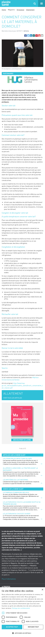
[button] (25, 35)
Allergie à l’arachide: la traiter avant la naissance (20, 469)
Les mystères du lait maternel (15, 480)
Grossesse (20, 10)
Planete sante (6, 3)
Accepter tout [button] (12, 627)
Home (4, 10)
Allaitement (30, 10)
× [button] (42, 590)
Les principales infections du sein (17, 458)
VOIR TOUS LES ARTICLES (12, 398)
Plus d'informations (9, 579)
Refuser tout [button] (33, 627)
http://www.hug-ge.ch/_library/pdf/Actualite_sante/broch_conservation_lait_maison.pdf (22, 385)
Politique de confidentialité (21, 608)
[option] (22, 79)
